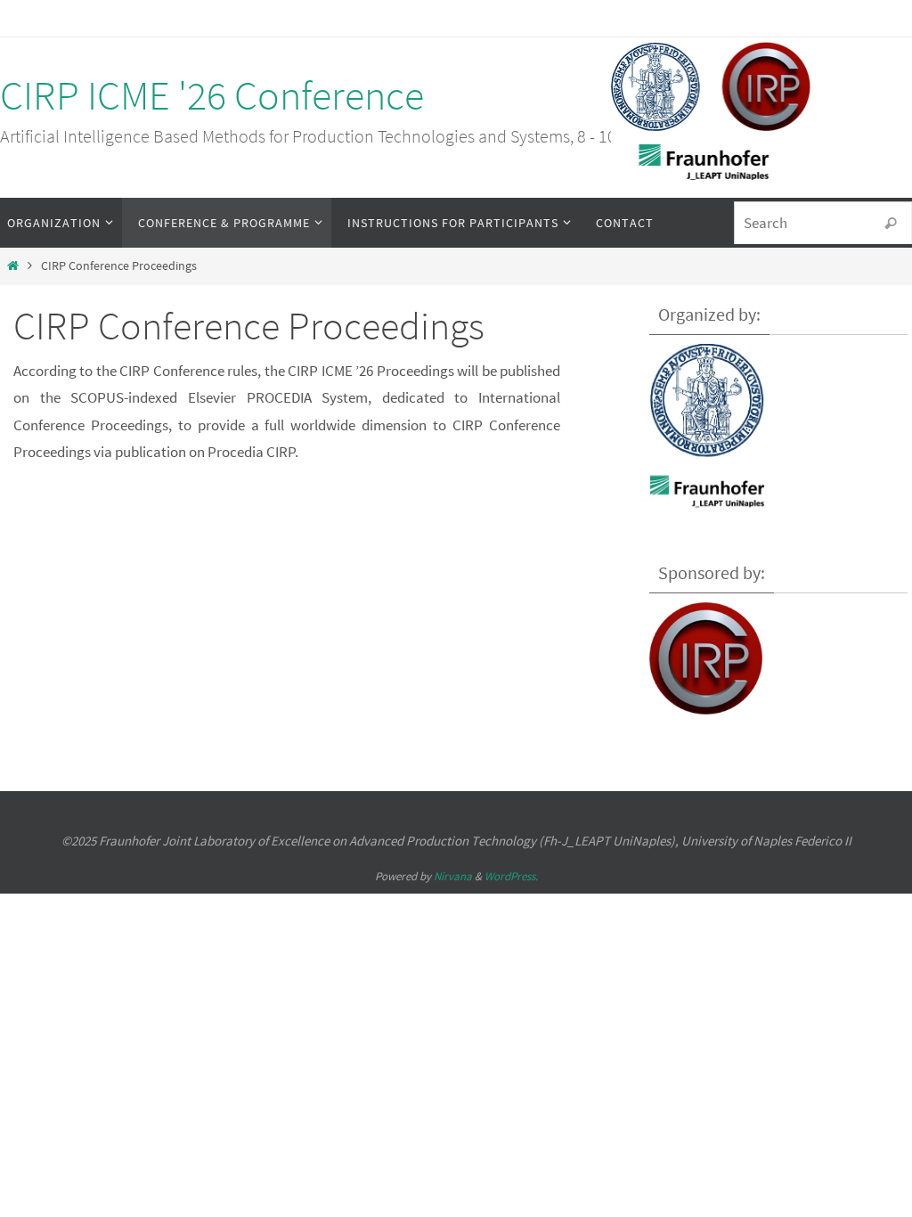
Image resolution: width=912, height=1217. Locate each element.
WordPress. (511, 876)
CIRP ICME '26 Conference (212, 95)
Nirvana (453, 876)
